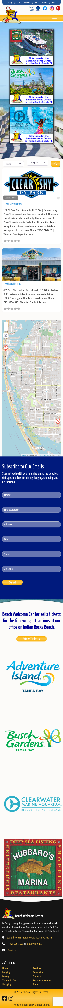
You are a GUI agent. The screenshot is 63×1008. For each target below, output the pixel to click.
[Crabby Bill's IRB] (5, 348)
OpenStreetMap (44, 455)
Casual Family (10, 197)
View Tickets (31, 639)
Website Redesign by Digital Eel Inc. (31, 1004)
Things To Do (9, 980)
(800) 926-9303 (34, 943)
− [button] (6, 328)
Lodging (6, 972)
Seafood (8, 277)
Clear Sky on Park (13, 203)
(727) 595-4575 (16, 943)
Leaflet (24, 455)
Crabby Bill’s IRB (12, 283)
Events (36, 984)
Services (37, 968)
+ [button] (6, 323)
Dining (5, 976)
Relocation (38, 972)
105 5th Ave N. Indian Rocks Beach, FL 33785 (29, 937)
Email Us (12, 950)
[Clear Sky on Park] (58, 421)
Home (5, 968)
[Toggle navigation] (54, 18)
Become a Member (42, 980)
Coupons (37, 976)
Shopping (7, 984)
